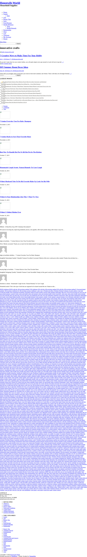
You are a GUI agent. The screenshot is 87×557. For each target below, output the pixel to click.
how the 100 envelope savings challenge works (40, 385)
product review (79, 443)
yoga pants (40, 490)
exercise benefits (12, 345)
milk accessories (56, 414)
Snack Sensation (35, 461)
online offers (31, 435)
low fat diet (36, 405)
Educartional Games (47, 339)
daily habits (40, 329)
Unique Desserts (65, 479)
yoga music (34, 490)
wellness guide (22, 485)
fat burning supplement (79, 347)
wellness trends (22, 487)
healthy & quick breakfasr (60, 373)
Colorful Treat (4, 323)
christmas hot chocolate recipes (72, 318)
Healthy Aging (71, 373)
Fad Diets (15, 347)
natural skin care (4, 429)
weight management (62, 484)
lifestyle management (41, 403)
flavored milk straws (49, 353)
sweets (36, 472)
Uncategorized (7, 548)
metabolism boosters (25, 414)
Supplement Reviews (5, 470)
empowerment (82, 341)
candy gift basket (71, 313)
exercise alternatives (75, 344)
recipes (43, 450)
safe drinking (45, 453)
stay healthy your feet (57, 464)
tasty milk (38, 473)
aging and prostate (33, 294)
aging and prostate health (45, 294)
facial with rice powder (6, 347)
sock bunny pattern (45, 462)
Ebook (5, 39)
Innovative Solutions (34, 394)
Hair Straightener (26, 367)
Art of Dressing (69, 297)
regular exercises (71, 450)
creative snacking (65, 326)
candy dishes (62, 313)
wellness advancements (79, 484)
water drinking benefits (34, 482)
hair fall (67, 365)
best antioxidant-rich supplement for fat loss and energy (34, 301)
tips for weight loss (75, 475)
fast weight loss (69, 347)
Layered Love (39, 402)
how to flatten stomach (59, 388)
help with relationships (23, 380)
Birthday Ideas (25, 307)
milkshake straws (4, 420)
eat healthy (38, 339)
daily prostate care (48, 329)
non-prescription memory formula (9, 432)
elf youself (47, 341)
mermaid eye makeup (5, 412)
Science (84, 453)
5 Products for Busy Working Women (53, 291)
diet (28, 333)
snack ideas (10, 461)
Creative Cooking (45, 324)
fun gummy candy (23, 359)
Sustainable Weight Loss (61, 470)
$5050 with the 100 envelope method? (19, 289)
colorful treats (11, 323)
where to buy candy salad (76, 487)
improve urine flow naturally (47, 392)
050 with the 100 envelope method (47, 289)
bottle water (45, 309)
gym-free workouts (47, 365)
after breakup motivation (54, 292)
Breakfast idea (31, 312)
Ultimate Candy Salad (42, 479)
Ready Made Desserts (6, 450)
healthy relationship (26, 379)
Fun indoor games (33, 359)
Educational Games (58, 339)
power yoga (25, 443)
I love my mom (24, 392)
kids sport (5, 400)
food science (69, 354)
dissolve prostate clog (16, 335)
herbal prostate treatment (35, 380)
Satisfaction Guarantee (65, 453)
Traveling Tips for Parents (33, 478)
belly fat (4, 300)
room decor (39, 453)
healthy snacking (59, 379)
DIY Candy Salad (33, 335)
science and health (5, 455)
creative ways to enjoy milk (7, 327)
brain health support (56, 310)
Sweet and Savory (73, 470)
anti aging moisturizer (74, 295)
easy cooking (57, 338)
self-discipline (64, 455)
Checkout (6, 35)
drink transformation (78, 336)
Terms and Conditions (9, 508)
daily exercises (19, 329)
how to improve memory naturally (21, 389)
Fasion (5, 535)
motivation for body (5, 423)
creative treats (82, 326)
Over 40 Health (20, 437)
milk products (23, 417)
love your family (9, 405)
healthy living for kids (72, 377)
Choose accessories (13, 318)
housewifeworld (18, 59)
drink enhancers (68, 336)
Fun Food (77, 358)
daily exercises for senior (30, 329)
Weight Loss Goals (62, 482)
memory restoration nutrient (62, 409)
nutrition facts (62, 432)
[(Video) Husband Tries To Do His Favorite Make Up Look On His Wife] (5, 178)
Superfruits (80, 469)
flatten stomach (11, 351)
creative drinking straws (80, 324)
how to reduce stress (27, 391)
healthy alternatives (80, 373)
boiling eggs (78, 307)
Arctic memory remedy (41, 297)
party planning (48, 438)
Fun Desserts (39, 358)
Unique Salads (17, 481)
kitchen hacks (46, 400)
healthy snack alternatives (48, 379)
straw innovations (21, 466)
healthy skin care (36, 379)
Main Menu (3, 42)
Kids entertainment (81, 397)
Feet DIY (47, 348)
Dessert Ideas (50, 332)
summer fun (25, 469)
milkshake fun (79, 418)
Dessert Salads (78, 332)
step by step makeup (69, 464)
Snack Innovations (18, 461)
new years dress (60, 431)
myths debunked (66, 423)
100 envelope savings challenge (27, 291)
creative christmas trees (34, 324)
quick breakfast (26, 449)
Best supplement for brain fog (39, 304)
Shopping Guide (31, 456)
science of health (14, 455)
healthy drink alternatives (20, 376)
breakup (60, 312)
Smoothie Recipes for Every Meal (76, 459)
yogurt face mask (47, 490)
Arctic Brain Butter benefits (13, 297)
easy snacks (32, 339)
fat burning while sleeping (15, 348)
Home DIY (15, 382)
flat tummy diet (81, 350)
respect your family (39, 452)
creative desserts (55, 324)
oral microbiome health (52, 435)
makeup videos (13, 406)
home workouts (55, 382)
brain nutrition (66, 310)
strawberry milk (48, 466)
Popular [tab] (5, 106)
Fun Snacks (12, 361)
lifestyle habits (32, 403)
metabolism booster (15, 414)
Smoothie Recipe (62, 459)
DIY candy (25, 335)
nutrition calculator (53, 432)
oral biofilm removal (40, 435)
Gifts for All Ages (65, 362)
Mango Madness (50, 406)
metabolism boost (4, 414)
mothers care (76, 421)
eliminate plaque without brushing (59, 341)
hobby (44, 380)
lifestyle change (14, 403)
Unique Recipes (8, 481)
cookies (80, 323)
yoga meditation (26, 490)
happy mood (22, 368)
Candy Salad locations (48, 315)
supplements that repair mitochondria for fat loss (31, 470)
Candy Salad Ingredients (34, 315)
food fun (38, 354)
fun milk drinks (43, 359)
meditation (23, 409)
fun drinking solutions (63, 358)
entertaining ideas (42, 344)
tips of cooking (67, 476)
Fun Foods (15, 359)
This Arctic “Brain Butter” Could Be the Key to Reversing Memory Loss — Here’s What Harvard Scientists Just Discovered (29, 100)
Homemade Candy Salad (66, 382)
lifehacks (2, 403)
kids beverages (4, 397)
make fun (70, 405)
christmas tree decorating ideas (25, 319)
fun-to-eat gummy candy (55, 361)
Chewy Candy (10, 316)
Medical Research (5, 409)
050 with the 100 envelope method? (66, 289)
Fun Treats (30, 361)
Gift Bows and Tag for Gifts (7, 362)
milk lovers (16, 417)
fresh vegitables (41, 356)
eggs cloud (16, 341)
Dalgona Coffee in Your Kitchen (16, 330)
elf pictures (41, 341)
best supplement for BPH (24, 304)
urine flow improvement (74, 481)
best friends (3, 303)
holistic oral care (76, 380)
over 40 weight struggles (52, 437)
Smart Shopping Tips (52, 459)
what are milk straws (32, 487)
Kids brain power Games (57, 397)
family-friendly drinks (46, 347)
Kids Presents (69, 399)
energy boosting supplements (43, 342)
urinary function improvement (46, 481)
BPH (49, 309)
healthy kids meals (34, 377)
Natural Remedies (67, 427)
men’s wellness (57, 411)
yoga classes (76, 488)
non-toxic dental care (24, 432)
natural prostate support (56, 427)
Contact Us (6, 505)
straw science (30, 466)
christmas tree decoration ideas (41, 319)
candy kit (2, 315)
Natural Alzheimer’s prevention (41, 424)
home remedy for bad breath (42, 382)
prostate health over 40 (24, 446)
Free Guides (27, 356)
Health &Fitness (8, 25)
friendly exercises (50, 356)
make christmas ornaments (61, 405)
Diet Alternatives (34, 333)
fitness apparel (82, 348)
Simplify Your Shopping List (74, 458)
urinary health (58, 481)
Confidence (52, 323)
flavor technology (70, 351)
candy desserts (55, 313)
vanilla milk (7, 482)
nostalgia (32, 432)
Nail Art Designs (28, 424)
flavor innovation (61, 351)
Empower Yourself (73, 341)
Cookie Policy (7, 509)
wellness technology (5, 487)
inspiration (67, 394)
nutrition (45, 432)
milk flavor (39, 415)
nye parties (56, 434)
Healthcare (36, 373)
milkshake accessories (47, 418)
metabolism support (37, 414)
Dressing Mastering (18, 336)
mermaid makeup (16, 412)
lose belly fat (73, 403)
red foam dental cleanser (51, 450)
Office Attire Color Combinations (9, 435)
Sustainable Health (50, 470)
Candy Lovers (9, 315)
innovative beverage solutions (63, 392)
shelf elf (25, 456)
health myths (33, 371)
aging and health (23, 294)
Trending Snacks (70, 478)
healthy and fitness (23, 374)
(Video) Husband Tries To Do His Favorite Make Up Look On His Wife (25, 181)
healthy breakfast (47, 374)
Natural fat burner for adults (32, 426)
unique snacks (25, 481)
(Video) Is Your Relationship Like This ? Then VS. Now (19, 197)
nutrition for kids (70, 432)
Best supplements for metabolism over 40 (58, 304)
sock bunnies (29, 462)
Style (5, 21)
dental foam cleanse (34, 332)
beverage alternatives (27, 306)
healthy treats (83, 379)
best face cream (81, 301)
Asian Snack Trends (8, 298)
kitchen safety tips (69, 400)
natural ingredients (78, 426)
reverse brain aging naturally (52, 452)
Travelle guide (44, 478)
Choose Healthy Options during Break (38, 318)
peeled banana (49, 440)
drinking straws (17, 338)
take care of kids (53, 472)
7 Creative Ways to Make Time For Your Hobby (21, 56)
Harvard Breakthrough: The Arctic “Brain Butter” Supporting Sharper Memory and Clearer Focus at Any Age (26, 86)
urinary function (33, 481)
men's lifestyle (37, 411)
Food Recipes (7, 23)
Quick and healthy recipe (15, 449)
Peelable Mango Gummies (12, 440)
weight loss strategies (31, 484)
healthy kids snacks (45, 377)
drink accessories (28, 336)
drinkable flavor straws (6, 338)
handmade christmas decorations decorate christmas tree (56, 367)
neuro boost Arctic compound (17, 431)
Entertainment (7, 532)
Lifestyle (7, 403)
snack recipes (27, 461)
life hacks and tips (81, 402)
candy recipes (17, 315)
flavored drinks (32, 353)
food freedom (31, 354)
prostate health (77, 444)
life (75, 402)
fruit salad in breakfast (75, 356)
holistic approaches (59, 380)
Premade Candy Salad (41, 443)
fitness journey (16, 350)
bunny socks (65, 312)
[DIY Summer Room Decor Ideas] (6, 63)
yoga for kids (8, 490)
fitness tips (41, 350)
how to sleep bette (71, 391)
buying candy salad (8, 313)
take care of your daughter (65, 472)
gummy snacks (21, 365)
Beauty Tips (7, 19)
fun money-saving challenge (63, 359)
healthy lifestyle (54, 377)
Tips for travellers (65, 475)
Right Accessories (13, 453)
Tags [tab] (4, 109)
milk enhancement (11, 415)
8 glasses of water (68, 291)
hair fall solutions (74, 365)
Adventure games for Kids (32, 292)
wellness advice (4, 485)
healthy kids (26, 377)
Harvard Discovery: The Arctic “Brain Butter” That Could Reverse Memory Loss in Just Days (22, 97)
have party (21, 370)
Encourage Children (17, 342)
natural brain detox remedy (70, 424)
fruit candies (59, 356)
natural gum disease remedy (57, 426)
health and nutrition (51, 370)
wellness (70, 484)
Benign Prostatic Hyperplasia (71, 300)
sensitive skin (18, 456)
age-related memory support (7, 294)
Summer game (33, 469)
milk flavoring (73, 415)
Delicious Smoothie (23, 332)
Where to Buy (53, 487)
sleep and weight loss (25, 459)
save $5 (73, 453)
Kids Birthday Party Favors (34, 397)
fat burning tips (4, 348)
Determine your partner (21, 333)
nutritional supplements (23, 434)
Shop (5, 32)
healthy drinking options (42, 376)
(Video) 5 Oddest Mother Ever (10, 212)
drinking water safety (35, 338)
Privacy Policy (7, 506)
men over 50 (10, 411)
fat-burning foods (33, 348)
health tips (19, 373)
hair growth (13, 367)
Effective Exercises (69, 339)
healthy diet (3, 376)
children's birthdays (39, 316)
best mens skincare (18, 303)
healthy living (62, 377)
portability (69, 441)
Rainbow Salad (68, 449)
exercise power (21, 345)
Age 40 (69, 292)
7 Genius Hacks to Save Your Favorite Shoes (15, 137)
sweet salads (3, 472)
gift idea (45, 362)
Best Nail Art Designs (29, 303)
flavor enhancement (30, 351)
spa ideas (18, 464)
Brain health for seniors (45, 310)
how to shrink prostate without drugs (56, 391)
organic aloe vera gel (73, 435)
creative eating (12, 326)
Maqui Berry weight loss (29, 408)
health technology (12, 373)
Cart (4, 33)
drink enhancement (48, 336)
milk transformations (23, 418)
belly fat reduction (19, 300)
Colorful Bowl (49, 321)
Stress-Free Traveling (70, 466)
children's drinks (49, 316)
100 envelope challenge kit (12, 291)
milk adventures (73, 414)
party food (41, 438)
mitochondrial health (57, 420)
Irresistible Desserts (9, 396)
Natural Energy (8, 426)
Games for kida (66, 361)
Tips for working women (56, 476)
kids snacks (76, 399)
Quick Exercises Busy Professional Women (42, 449)
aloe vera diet (13, 295)
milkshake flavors (70, 418)
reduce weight (62, 450)
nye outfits (50, 434)
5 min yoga (40, 291)
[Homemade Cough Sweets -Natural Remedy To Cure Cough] (5, 164)
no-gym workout (69, 431)
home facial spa (22, 382)
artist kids (76, 297)
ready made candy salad (79, 449)
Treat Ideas (51, 478)
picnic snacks (70, 440)
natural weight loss (63, 429)
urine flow (64, 481)
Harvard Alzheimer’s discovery (72, 368)
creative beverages (8, 324)
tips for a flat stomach (42, 475)
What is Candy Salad (44, 487)
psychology (60, 447)
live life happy (60, 403)
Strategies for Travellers (10, 466)
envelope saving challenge (54, 344)
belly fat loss (10, 300)
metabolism (72, 412)
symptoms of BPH (43, 472)
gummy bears (3, 365)
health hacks (16, 371)
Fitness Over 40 (24, 350)
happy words (53, 368)
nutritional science (12, 434)
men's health (29, 411)
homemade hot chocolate (12, 383)
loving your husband (26, 405)
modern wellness (22, 421)
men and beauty (74, 409)
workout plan (63, 488)
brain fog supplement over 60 (30, 310)
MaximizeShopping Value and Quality (75, 408)
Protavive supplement (40, 447)
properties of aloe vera (6, 444)
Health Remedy (11, 28)
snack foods (3, 461)
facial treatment (68, 345)
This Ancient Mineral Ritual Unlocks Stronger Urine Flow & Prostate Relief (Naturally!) (21, 93)
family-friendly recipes (58, 347)
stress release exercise (58, 466)
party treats (62, 438)
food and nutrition (23, 354)
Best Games (9, 303)
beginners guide (73, 298)
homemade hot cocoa (25, 383)
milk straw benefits (32, 417)
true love (24, 479)
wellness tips (14, 487)
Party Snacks (55, 438)
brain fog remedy (17, 310)
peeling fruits (63, 440)
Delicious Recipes (12, 332)
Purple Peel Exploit (75, 447)
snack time (43, 461)
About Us (6, 503)
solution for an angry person (63, 462)
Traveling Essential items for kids (17, 478)
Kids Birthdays (46, 397)
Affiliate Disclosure (8, 511)
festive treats (61, 348)
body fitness (59, 307)
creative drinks (4, 326)
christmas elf (60, 318)
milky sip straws (20, 420)
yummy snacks (57, 490)
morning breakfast (32, 421)
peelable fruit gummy (71, 438)
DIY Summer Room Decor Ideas (14, 67)
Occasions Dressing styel (66, 434)
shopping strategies (66, 456)
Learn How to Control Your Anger (52, 402)
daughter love (76, 330)
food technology (77, 354)
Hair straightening (35, 367)
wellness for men (13, 485)
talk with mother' (76, 472)
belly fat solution (28, 300)
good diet (79, 362)
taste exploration (20, 473)
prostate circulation (35, 444)
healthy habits (18, 377)
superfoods (68, 469)
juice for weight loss (36, 396)
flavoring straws (77, 353)
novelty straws (39, 432)
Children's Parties (58, 316)
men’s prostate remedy (47, 411)
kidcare (75, 396)
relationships (13, 452)
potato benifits (12, 443)
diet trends (69, 333)
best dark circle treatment (56, 301)
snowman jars (16, 462)
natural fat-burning (45, 426)
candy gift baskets (81, 313)
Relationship (7, 30)
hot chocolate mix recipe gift (38, 383)
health (26, 370)
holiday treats (49, 380)
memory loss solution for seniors (45, 409)
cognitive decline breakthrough (21, 321)
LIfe (4, 17)
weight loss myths (9, 484)
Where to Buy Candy (63, 487)
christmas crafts (53, 318)
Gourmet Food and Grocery (10, 538)
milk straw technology (65, 417)
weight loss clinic (51, 482)
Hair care (55, 365)
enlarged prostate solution (30, 344)
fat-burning (26, 348)
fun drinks (71, 358)
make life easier (77, 405)
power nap (19, 443)
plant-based (78, 440)
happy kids (3, 368)
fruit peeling (66, 356)
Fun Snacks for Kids (21, 361)
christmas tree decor (11, 319)
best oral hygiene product (42, 303)
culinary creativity (29, 327)
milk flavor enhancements (62, 415)
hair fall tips (82, 365)
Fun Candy (33, 358)
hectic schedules (12, 380)
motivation (83, 421)
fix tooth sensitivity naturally (52, 350)
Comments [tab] (6, 107)
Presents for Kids (70, 443)
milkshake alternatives (60, 418)
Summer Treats (54, 469)
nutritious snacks (42, 434)
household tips (77, 383)
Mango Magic (58, 406)
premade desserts (51, 443)
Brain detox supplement (6, 310)
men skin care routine (20, 411)
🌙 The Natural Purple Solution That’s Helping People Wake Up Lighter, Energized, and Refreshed (23, 81)
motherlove (70, 421)
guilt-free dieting (68, 364)
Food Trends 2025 (9, 356)
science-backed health (34, 455)
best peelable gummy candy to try (59, 303)
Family (5, 14)
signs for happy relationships (30, 458)
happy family (80, 367)
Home (5, 12)
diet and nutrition (43, 333)
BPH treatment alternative (78, 309)
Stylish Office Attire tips (6, 469)
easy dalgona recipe (66, 338)
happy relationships (38, 368)
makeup (84, 405)
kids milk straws (45, 399)
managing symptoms (22, 406)
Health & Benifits (8, 524)
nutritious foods (34, 434)
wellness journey (42, 485)
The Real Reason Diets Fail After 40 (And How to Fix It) (14, 102)
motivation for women (29, 423)
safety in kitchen (54, 453)
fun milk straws (51, 359)
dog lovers (78, 335)
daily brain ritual (10, 329)
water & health (24, 482)
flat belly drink (64, 350)
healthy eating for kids (71, 376)
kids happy (20, 399)
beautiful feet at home (40, 298)
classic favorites (63, 319)
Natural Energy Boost (19, 426)
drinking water (25, 338)
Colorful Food (66, 321)
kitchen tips (77, 400)
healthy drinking (31, 376)
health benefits (71, 370)
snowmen (23, 462)
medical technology (15, 409)
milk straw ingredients (52, 417)
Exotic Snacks (60, 345)
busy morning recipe (74, 312)
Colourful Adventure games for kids (25, 323)
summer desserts (17, 469)
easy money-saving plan (14, 339)
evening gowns (66, 344)
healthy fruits (11, 377)
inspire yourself (74, 394)
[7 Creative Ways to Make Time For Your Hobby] (7, 52)
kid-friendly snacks (68, 396)
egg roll (8, 341)
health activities (32, 370)
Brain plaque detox (75, 310)
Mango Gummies (40, 406)
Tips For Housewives (54, 475)
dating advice (68, 330)
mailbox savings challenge (46, 405)
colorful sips (73, 321)
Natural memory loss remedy (17, 427)
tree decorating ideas (59, 478)
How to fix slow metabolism (45, 388)
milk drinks (3, 415)
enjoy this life (78, 342)
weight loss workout (51, 484)
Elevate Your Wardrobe (25, 341)
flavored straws (59, 353)
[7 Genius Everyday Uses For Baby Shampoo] (5, 118)
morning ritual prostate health (45, 421)
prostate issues (76, 446)
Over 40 (13, 437)
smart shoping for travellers (38, 459)
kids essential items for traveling (8, 399)
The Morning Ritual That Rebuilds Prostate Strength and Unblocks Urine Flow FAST (20, 91)
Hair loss (18, 367)
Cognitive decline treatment (37, 321)
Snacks (75, 461)
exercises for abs (39, 345)
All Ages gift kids (4, 295)
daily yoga (56, 329)
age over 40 (83, 292)
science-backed (23, 455)
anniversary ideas (63, 295)
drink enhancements (58, 336)
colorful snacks (81, 321)
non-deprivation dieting (80, 431)
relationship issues (5, 452)
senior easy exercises (74, 455)
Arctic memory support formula (56, 297)
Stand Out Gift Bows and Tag (43, 464)
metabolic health (56, 412)
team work (58, 473)
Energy (25, 342)
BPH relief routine (56, 309)
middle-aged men (47, 414)
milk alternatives (82, 414)
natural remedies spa (77, 427)
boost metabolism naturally (34, 309)
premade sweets (61, 443)
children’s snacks (79, 316)
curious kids (37, 327)
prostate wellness (19, 447)
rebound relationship (17, 450)
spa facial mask (11, 464)
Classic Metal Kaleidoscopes (76, 319)
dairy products (4, 330)
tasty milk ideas (45, 473)
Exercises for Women (50, 345)
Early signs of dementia (47, 338)
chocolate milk (4, 318)
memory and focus (32, 409)
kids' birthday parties (14, 400)
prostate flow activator (67, 444)
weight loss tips (42, 484)
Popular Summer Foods (60, 441)
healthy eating (61, 376)
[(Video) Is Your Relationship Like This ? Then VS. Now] (5, 193)
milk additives (64, 414)
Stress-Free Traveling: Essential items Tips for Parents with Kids (42, 467)
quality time (5, 449)
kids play (63, 399)
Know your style (22, 402)
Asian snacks (18, 298)
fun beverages (26, 358)
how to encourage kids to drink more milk (26, 388)
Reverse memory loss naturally (68, 452)
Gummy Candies (12, 365)
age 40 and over (75, 292)
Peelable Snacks (40, 440)
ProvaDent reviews (51, 447)
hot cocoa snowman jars (66, 383)
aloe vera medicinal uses (33, 295)
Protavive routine (29, 447)
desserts (84, 332)
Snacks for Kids (81, 461)
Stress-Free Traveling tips (18, 467)
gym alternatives (37, 365)
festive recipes (53, 348)
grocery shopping (12, 364)
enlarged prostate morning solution (14, 344)
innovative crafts (75, 392)
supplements (15, 470)
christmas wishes (54, 319)
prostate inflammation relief (64, 446)
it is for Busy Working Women (23, 396)
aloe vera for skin (22, 295)
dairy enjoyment (64, 329)
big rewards (80, 306)
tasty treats (52, 473)
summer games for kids (43, 469)
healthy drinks (53, 376)
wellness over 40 (51, 485)
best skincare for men (11, 304)
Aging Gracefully (56, 294)
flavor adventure (20, 351)
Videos (5, 550)
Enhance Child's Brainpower (66, 342)
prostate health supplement (37, 446)
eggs (11, 341)
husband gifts (7, 392)
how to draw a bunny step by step (49, 386)
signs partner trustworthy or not (46, 458)
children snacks (29, 316)
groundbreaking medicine (24, 364)
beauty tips (66, 298)
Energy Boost (31, 342)
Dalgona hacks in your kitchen (47, 330)
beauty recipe (50, 298)
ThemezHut (32, 556)
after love (63, 292)
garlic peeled (82, 361)
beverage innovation (60, 306)
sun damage (61, 469)
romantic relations (31, 453)
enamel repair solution (6, 342)
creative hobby (48, 326)
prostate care (26, 444)
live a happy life (52, 403)
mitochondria (36, 420)
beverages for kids (71, 306)
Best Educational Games (70, 301)
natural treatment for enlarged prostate (31, 429)
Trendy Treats (78, 478)
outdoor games (7, 437)
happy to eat (46, 368)
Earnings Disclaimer (8, 512)
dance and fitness (60, 330)
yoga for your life (16, 490)
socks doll (53, 462)
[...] (63, 62)
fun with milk (44, 361)
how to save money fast (40, 391)
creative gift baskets (21, 326)
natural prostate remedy (43, 427)
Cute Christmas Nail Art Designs (56, 327)
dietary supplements (77, 333)
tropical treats (18, 479)
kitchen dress (23, 400)
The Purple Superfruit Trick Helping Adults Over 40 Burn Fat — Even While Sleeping (20, 84)
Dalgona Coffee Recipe (32, 330)
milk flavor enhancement (48, 415)
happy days (74, 367)
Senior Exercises (10, 456)
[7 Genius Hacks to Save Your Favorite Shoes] (5, 133)
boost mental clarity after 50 (19, 309)
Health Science (66, 371)
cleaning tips (3, 321)
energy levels (54, 342)
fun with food (37, 361)
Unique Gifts (73, 479)
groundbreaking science (37, 364)
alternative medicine (53, 295)
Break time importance (21, 312)
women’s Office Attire (44, 488)
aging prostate (81, 294)
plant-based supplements (29, 441)
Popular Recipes (49, 441)
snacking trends (68, 461)
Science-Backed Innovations (47, 455)
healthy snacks (68, 379)
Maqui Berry (7, 408)
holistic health (68, 380)
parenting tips (17, 438)
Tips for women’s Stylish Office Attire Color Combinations (33, 476)
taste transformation (30, 473)
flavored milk (40, 353)
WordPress (14, 556)
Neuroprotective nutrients (49, 431)
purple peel (66, 447)
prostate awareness (17, 444)
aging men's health (72, 294)
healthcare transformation (46, 373)
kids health (26, 399)
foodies (22, 356)
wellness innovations (32, 485)
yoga (4, 552)
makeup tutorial (4, 406)
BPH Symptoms (66, 309)
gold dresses (73, 362)
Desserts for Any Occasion (7, 333)
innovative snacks (24, 394)
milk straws (74, 417)
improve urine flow (34, 392)
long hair (66, 403)
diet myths (51, 333)
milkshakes (12, 420)
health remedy (49, 371)
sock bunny (37, 462)
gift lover (57, 362)
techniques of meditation (68, 473)
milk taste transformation (11, 418)
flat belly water (72, 350)
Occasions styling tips (79, 434)
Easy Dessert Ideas (77, 338)
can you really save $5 (20, 313)
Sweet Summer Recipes (20, 472)
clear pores (10, 321)
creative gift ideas (31, 326)
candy (42, 313)
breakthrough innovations (50, 312)
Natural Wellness (4, 431)
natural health (69, 426)
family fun (21, 347)
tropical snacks (10, 479)
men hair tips (3, 411)
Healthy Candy (57, 374)
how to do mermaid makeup (31, 386)
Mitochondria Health (45, 420)
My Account (7, 37)
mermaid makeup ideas (27, 412)
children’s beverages (68, 316)
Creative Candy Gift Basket (20, 324)
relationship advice (81, 450)
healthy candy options (67, 374)
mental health (79, 411)
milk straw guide (41, 417)
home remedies (31, 382)
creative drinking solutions (67, 324)
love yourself (17, 405)
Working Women (54, 488)
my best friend (58, 423)
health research (57, 371)
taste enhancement (10, 473)
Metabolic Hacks (47, 412)
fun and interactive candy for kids (13, 358)
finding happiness (69, 348)
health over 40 (41, 371)
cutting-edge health (70, 327)
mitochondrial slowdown (69, 420)
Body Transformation (68, 307)
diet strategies (58, 333)
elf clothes (34, 341)
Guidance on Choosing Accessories (53, 364)
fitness (76, 348)
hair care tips (61, 365)
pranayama (32, 443)
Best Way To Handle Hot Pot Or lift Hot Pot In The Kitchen (21, 152)
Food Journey (62, 354)
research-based (30, 452)
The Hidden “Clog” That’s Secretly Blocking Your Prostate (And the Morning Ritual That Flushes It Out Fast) (26, 95)
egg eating (3, 341)
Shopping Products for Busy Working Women (48, 456)
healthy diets (10, 376)
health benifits (79, 370)
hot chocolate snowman (53, 383)
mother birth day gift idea (60, 421)
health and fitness (41, 370)
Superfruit (74, 469)
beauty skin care (58, 298)
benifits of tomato (58, 300)
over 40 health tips (30, 437)
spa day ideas (3, 464)
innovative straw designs (47, 394)
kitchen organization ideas (57, 400)
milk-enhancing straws (35, 418)
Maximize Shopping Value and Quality (54, 408)
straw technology (38, 466)
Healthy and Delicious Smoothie (8, 374)
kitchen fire (30, 400)
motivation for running (17, 423)
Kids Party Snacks (55, 399)
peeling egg (56, 440)
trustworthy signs (31, 479)
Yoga (8, 26)
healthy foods (3, 377)
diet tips (64, 333)
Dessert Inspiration (60, 332)
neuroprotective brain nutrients (34, 431)
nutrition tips (3, 434)
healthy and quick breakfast (35, 374)
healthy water (3, 380)
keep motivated (46, 396)
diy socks (72, 335)
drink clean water (37, 336)
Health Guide (9, 371)
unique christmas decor (55, 479)
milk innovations (8, 417)
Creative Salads (56, 326)
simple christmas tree (60, 458)
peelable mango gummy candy (28, 440)
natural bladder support (57, 424)
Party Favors (34, 438)
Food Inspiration (53, 354)
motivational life (40, 423)
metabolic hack (38, 412)
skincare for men (14, 459)
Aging (17, 294)
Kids (8, 16)
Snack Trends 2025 (59, 461)
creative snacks (74, 326)
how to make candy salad (63, 389)
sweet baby (82, 470)
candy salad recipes (59, 315)
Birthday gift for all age (15, 307)
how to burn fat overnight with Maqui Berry (65, 385)
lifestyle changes (23, 403)
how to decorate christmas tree (16, 386)
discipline (7, 335)
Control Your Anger (60, 323)
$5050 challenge (4, 289)
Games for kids (75, 361)
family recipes (36, 347)
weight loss (44, 482)
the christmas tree (79, 473)
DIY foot (55, 335)
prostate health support (51, 446)
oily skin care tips (23, 435)
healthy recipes (17, 379)
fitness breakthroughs (5, 350)
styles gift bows (81, 467)
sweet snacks (10, 472)
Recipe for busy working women (32, 450)
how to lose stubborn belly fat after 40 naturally (43, 389)
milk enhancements (21, 415)
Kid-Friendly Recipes (57, 396)
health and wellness (62, 370)
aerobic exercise (43, 292)
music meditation (49, 423)
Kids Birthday (12, 397)
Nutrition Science (80, 432)
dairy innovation (82, 329)
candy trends (68, 315)
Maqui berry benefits (16, 408)
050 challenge (34, 289)
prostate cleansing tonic (46, 444)
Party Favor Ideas (26, 438)
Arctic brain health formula (28, 297)
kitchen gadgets (38, 400)
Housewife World (10, 2)
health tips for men (28, 373)
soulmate (74, 462)
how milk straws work (21, 385)
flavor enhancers (51, 351)
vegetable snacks (14, 482)
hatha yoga (15, 370)
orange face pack (63, 435)
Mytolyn (73, 423)
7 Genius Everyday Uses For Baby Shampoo (15, 121)
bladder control (34, 307)
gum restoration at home (79, 364)
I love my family (15, 392)
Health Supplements (75, 371)
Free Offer (34, 356)
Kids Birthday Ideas (21, 397)
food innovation (45, 354)
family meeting (28, 347)
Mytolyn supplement (18, 424)
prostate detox (56, 444)
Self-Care (58, 455)
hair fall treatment (4, 367)
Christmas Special (8, 530)
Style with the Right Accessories (68, 467)
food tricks (17, 356)
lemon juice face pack (68, 402)
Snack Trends (49, 461)
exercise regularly (30, 345)
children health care (20, 316)
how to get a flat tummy (72, 388)
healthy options (8, 379)
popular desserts (40, 441)
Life (4, 518)
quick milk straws (59, 449)
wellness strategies (82, 485)
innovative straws (59, 394)
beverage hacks (51, 306)
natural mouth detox (31, 427)
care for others (75, 315)
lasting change (31, 402)
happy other (29, 368)
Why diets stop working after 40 (29, 488)
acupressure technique (18, 292)
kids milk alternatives (35, 399)
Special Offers (31, 464)
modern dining (13, 421)
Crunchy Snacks (19, 327)
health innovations (25, 371)
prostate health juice (12, 446)
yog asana (70, 488)
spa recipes (24, 464)
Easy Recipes (25, 339)
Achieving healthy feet (6, 292)
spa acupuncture (81, 462)
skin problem (6, 459)
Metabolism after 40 (81, 412)
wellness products (61, 485)
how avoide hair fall (9, 385)
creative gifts (40, 326)
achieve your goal (78, 291)
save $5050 (79, 453)
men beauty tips (83, 409)
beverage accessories (16, 306)
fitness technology (33, 350)
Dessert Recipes (69, 332)
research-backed (21, 452)
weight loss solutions (20, 484)
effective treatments (79, 339)
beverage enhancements (40, 306)
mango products (67, 406)
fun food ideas (8, 359)
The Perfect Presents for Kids (15, 475)
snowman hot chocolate (6, 462)
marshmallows (40, 408)
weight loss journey (72, 482)
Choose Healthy (23, 318)
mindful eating (29, 420)
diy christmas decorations (45, 335)
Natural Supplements (14, 429)
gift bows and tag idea (21, 362)
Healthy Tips (76, 379)
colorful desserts (57, 321)
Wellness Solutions (71, 485)
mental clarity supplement (68, 411)
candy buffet (47, 313)
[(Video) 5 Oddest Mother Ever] (5, 209)
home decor (8, 382)
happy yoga (61, 368)
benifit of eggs (37, 300)
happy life (9, 368)
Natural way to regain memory (49, 429)
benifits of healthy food (47, 300)
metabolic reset (65, 412)
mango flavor (32, 406)
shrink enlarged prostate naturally (13, 458)
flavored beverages (9, 353)
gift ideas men (51, 362)
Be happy (31, 298)
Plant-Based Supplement (15, 441)
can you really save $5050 (33, 313)
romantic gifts (22, 453)
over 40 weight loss (40, 437)
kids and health (82, 396)
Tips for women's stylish (11, 476)
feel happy (41, 348)
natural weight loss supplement (76, 429)
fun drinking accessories (50, 358)
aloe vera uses (44, 295)
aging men (64, 294)
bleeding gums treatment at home (47, 307)
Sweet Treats (30, 472)
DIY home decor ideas (64, 335)
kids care (66, 397)
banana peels (25, 298)
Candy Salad (24, 315)
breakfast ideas (39, 312)
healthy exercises (82, 376)
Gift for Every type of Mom (35, 362)
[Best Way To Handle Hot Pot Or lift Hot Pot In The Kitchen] (5, 149)
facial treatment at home (79, 345)
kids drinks (72, 397)
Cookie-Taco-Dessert (72, 323)
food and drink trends (12, 354)
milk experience (31, 415)
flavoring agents (68, 353)
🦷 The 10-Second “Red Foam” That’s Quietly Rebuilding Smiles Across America (19, 88)
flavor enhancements (41, 351)
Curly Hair (44, 327)
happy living (15, 368)
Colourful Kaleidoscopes (42, 323)
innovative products (14, 394)
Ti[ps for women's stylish (29, 475)
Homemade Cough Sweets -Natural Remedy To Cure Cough (21, 167)
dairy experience (73, 329)
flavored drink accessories (21, 353)
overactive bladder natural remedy (68, 437)
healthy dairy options (78, 374)
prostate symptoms (10, 447)
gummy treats (29, 365)
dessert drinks (43, 332)
